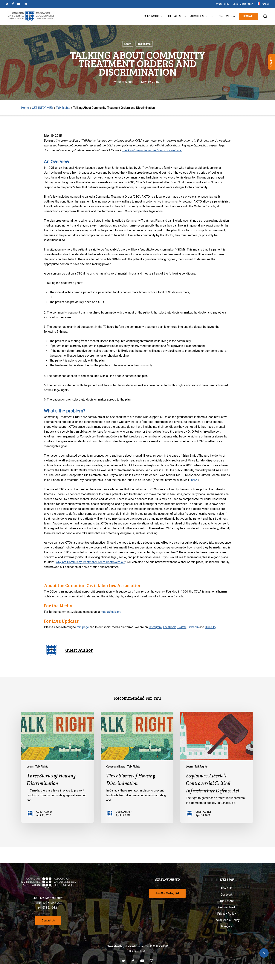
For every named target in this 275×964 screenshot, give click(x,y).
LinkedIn (193, 627)
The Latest (227, 901)
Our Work (227, 894)
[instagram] (25, 4)
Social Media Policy (227, 920)
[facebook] (13, 4)
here (194, 480)
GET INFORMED (42, 108)
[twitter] (6, 4)
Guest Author (125, 82)
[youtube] (18, 4)
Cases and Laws (115, 766)
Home (25, 108)
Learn (127, 43)
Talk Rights (144, 43)
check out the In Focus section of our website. (152, 150)
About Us (227, 888)
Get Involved (226, 907)
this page (83, 627)
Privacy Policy (226, 913)
